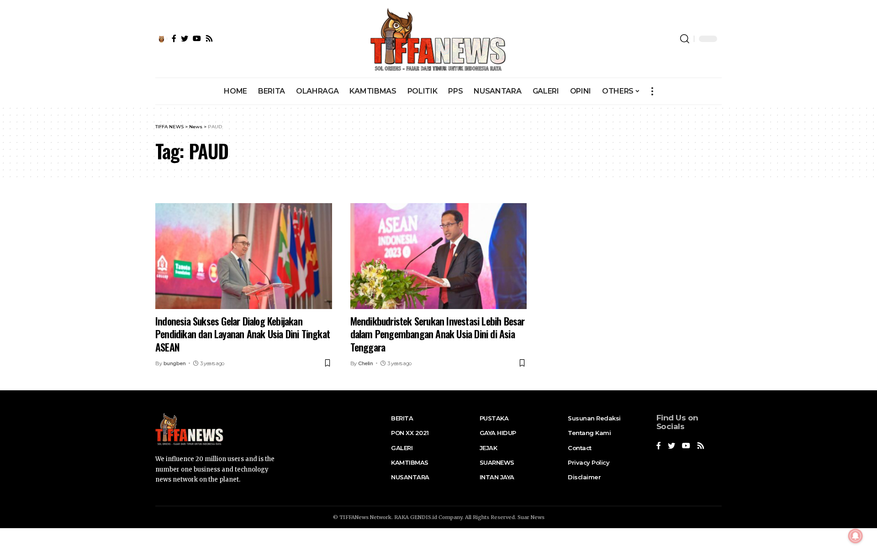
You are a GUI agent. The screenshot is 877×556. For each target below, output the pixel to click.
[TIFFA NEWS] (438, 39)
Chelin (365, 363)
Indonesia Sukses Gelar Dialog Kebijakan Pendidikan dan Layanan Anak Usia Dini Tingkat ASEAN (242, 334)
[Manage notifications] (855, 536)
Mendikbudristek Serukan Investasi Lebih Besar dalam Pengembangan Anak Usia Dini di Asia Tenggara (437, 334)
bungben (175, 363)
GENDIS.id (423, 517)
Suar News (531, 517)
